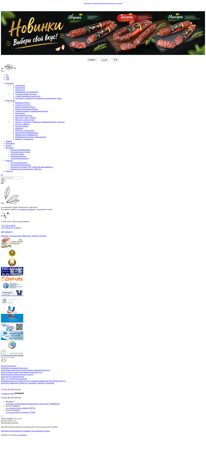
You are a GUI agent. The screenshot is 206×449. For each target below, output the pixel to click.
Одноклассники (15, 236)
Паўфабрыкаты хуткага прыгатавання (30, 137)
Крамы (8, 145)
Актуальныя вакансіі (18, 163)
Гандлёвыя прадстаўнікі (20, 152)
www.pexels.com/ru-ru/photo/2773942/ (20, 412)
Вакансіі (9, 160)
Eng (7, 77)
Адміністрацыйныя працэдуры (27, 96)
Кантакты (10, 148)
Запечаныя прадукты (23, 115)
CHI (7, 79)
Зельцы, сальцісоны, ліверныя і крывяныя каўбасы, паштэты (40, 122)
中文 (115, 60)
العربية (104, 60)
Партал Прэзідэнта (8, 366)
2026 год (9, 171)
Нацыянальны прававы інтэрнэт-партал (17, 374)
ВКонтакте (26, 236)
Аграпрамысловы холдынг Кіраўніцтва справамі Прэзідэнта (25, 370)
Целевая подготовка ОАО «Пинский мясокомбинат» (31, 167)
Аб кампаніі (20, 85)
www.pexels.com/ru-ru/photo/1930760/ (20, 408)
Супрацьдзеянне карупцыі (26, 94)
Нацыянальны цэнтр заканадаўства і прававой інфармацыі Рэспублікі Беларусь (33, 381)
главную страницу (27, 209)
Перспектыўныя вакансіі (20, 165)
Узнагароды (20, 90)
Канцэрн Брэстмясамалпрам (12, 377)
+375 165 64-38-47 (8, 226)
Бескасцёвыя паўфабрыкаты (26, 133)
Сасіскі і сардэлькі (22, 105)
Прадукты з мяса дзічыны (25, 118)
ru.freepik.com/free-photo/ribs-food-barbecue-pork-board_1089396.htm (32, 404)
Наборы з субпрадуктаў (24, 130)
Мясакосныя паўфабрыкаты (26, 135)
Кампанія (9, 83)
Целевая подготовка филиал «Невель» (26, 169)
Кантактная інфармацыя (20, 150)
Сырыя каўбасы (21, 126)
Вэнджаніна (20, 113)
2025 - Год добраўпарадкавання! (14, 379)
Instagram (4, 236)
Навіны (9, 141)
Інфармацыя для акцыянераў (27, 92)
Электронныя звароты (19, 158)
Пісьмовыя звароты (18, 156)
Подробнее (22, 435)
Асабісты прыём (17, 154)
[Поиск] (3, 180)
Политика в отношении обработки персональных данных (103, 3)
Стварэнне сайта (8, 394)
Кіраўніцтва (20, 88)
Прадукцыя (10, 100)
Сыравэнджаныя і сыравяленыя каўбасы (31, 111)
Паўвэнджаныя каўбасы (25, 107)
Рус (7, 75)
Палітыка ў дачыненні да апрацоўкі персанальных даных (38, 98)
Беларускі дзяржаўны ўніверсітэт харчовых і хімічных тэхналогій (27, 383)
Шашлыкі (19, 128)
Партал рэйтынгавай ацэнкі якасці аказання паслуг (22, 372)
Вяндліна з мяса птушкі (24, 120)
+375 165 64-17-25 (8, 228)
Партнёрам (10, 143)
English (92, 60)
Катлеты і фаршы (22, 124)
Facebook (42, 236)
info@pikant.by (7, 232)
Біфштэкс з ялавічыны (24, 139)
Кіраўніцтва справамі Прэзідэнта (14, 368)
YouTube (35, 236)
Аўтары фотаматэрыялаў (11, 389)
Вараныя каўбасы (22, 103)
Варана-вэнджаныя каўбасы (26, 109)
